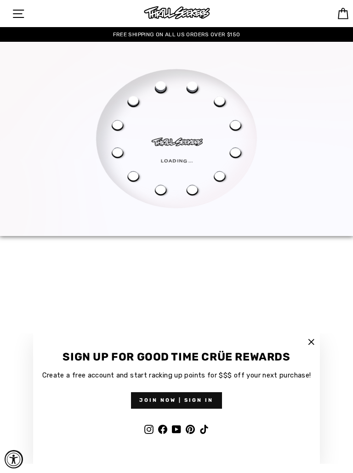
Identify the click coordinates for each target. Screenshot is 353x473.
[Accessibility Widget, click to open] (14, 459)
